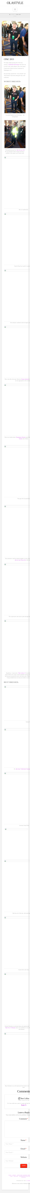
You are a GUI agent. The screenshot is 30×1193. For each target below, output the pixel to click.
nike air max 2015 (21, 150)
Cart (11, 1176)
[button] (15, 9)
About (14, 1175)
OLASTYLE (15, 3)
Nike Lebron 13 (21, 673)
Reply (23, 1105)
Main (10, 1175)
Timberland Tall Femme (13, 64)
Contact (23, 1177)
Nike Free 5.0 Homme (10, 1027)
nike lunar (18, 769)
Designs (16, 1176)
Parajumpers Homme (21, 437)
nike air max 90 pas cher (20, 560)
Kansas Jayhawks (25, 379)
